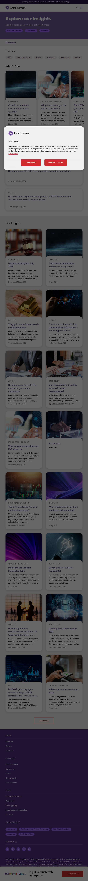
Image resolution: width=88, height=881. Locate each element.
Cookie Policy (13, 153)
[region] (44, 148)
